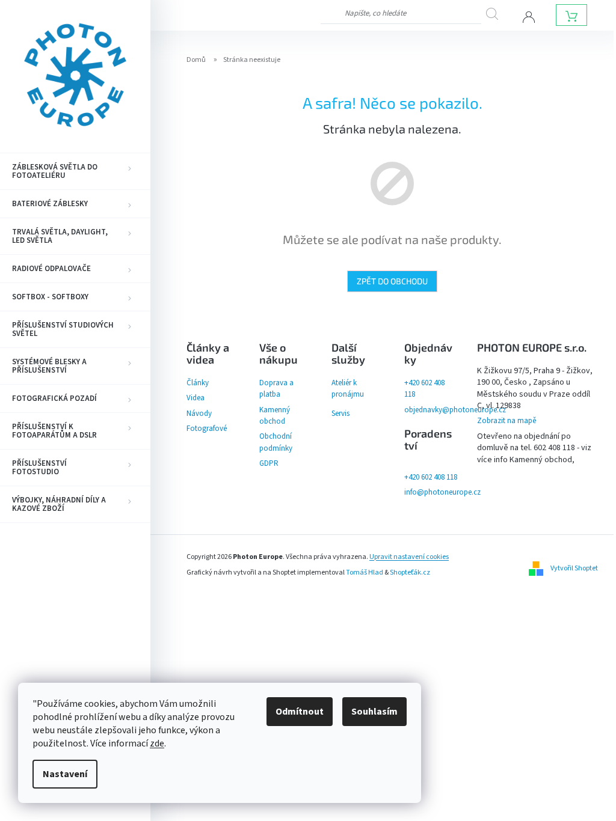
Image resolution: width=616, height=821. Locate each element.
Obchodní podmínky (275, 442)
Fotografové (206, 428)
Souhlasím (374, 711)
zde (157, 743)
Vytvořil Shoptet (574, 568)
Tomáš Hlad (364, 572)
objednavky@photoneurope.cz (455, 409)
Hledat (496, 13)
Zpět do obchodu (392, 281)
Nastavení (65, 774)
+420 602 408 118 (430, 477)
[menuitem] (75, 171)
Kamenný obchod (274, 415)
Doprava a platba (276, 388)
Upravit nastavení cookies (409, 557)
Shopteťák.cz (410, 572)
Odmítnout (300, 711)
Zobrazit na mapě (506, 420)
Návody (199, 413)
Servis (340, 413)
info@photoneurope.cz (442, 492)
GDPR (269, 463)
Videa (195, 397)
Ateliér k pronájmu (347, 388)
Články (197, 382)
